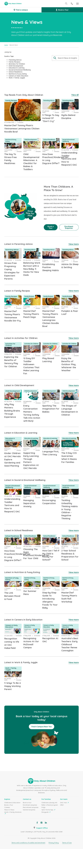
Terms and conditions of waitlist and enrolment (28, 843)
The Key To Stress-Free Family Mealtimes (12, 142)
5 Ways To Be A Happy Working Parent (11, 670)
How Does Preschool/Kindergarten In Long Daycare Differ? (51, 143)
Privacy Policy (54, 843)
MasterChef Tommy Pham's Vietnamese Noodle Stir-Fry (12, 298)
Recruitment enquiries (30, 807)
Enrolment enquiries (30, 805)
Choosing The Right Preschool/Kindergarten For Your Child (32, 538)
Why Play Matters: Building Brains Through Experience (12, 393)
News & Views (9, 809)
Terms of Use (67, 843)
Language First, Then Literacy (49, 439)
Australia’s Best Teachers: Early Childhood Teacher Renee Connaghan (69, 629)
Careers (7, 807)
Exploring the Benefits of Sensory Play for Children (12, 346)
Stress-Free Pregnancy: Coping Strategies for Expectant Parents (12, 253)
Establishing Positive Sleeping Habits (51, 250)
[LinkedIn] (46, 822)
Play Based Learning (51, 343)
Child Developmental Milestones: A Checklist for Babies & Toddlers (31, 144)
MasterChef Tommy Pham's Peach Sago (31, 297)
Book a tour (27, 802)
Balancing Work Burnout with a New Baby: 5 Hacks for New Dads (31, 253)
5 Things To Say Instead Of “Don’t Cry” (49, 103)
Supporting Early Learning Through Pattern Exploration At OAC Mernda (31, 442)
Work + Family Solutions (12, 812)
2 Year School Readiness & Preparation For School (68, 540)
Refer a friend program (50, 805)
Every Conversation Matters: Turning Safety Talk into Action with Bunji (31, 395)
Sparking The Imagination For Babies (49, 393)
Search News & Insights (67, 58)
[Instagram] (41, 822)
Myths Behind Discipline (67, 101)
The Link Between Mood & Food (11, 579)
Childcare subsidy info (49, 802)
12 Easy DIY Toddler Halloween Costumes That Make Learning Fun (31, 347)
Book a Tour (8, 805)
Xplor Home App (48, 809)
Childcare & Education (12, 802)
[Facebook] (37, 822)
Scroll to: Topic (9, 56)
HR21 (62, 805)
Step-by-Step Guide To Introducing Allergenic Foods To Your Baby (50, 582)
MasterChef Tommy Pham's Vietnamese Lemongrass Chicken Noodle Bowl (20, 101)
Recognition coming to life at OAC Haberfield (12, 627)
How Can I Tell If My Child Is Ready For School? (50, 538)
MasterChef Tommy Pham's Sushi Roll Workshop (69, 580)
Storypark (45, 812)
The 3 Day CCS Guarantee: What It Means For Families (69, 440)
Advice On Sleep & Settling (69, 250)
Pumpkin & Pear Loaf (68, 297)
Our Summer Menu (31, 578)
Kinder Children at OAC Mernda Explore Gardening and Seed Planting (13, 442)
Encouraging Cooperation (47, 486)
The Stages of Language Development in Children (68, 395)
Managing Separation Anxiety (31, 486)
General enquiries (29, 809)
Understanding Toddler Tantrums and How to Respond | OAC (68, 143)
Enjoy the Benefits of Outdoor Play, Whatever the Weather (69, 347)
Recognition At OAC (50, 625)
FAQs (43, 807)
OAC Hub (63, 802)
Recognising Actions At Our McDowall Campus (32, 627)
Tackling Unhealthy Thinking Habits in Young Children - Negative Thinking (69, 489)
